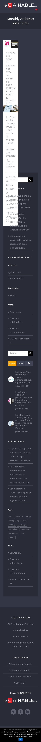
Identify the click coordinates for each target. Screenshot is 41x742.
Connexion (15, 312)
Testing (11, 537)
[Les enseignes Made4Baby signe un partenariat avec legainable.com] (11, 378)
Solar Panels (13, 533)
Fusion (24, 521)
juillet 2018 (15, 272)
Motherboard (13, 529)
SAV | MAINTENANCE (21, 676)
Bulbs (11, 516)
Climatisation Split (20, 670)
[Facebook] (20, 712)
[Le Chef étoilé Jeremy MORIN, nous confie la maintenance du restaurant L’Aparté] (10, 108)
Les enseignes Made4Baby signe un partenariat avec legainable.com (23, 377)
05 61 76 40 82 (20, 646)
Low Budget (22, 525)
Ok (20, 739)
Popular (12, 363)
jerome (9, 100)
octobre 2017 (16, 278)
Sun (22, 533)
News (13, 295)
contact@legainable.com (21, 642)
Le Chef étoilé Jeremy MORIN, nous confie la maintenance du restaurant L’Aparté (20, 222)
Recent (20, 363)
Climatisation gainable (20, 664)
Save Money (25, 529)
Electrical (19, 516)
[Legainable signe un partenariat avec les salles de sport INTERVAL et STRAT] (10, 44)
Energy (28, 516)
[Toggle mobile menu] (36, 9)
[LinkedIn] (27, 712)
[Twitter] (13, 712)
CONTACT (21, 683)
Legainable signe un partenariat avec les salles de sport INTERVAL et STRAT (23, 399)
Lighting (12, 525)
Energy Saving (14, 521)
